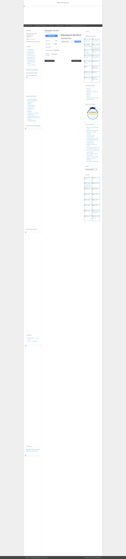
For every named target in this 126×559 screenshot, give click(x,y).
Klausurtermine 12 (31, 58)
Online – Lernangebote (32, 341)
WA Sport (29, 119)
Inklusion (29, 103)
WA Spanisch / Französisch (33, 113)
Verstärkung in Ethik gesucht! (93, 161)
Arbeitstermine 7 (31, 51)
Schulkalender (31, 49)
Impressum (83, 25)
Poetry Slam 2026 (90, 135)
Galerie (68, 25)
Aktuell (26, 25)
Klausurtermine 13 (31, 60)
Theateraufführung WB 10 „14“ (93, 147)
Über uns (30, 25)
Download (51, 35)
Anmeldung (38, 25)
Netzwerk (52, 25)
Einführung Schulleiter (32, 99)
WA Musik (30, 111)
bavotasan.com (98, 557)
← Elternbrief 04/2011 (49, 60)
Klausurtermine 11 (31, 57)
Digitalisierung (30, 102)
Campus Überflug (31, 106)
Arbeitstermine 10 (31, 55)
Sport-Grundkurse (31, 64)
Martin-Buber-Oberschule (35, 557)
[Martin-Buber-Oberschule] (63, 2)
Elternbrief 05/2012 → (76, 60)
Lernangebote (44, 25)
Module (29, 63)
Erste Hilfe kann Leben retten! (93, 149)
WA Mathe (89, 94)
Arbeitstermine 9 (31, 54)
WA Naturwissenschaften (33, 116)
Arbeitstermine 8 (31, 52)
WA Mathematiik (31, 114)
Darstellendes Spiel (32, 120)
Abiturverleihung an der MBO (93, 130)
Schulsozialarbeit (31, 105)
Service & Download (75, 25)
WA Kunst (30, 109)
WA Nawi (88, 93)
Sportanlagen (30, 108)
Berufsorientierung (60, 25)
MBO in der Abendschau (33, 100)
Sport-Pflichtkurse (31, 61)
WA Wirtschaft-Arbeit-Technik (34, 117)
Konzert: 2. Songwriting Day (92, 156)
